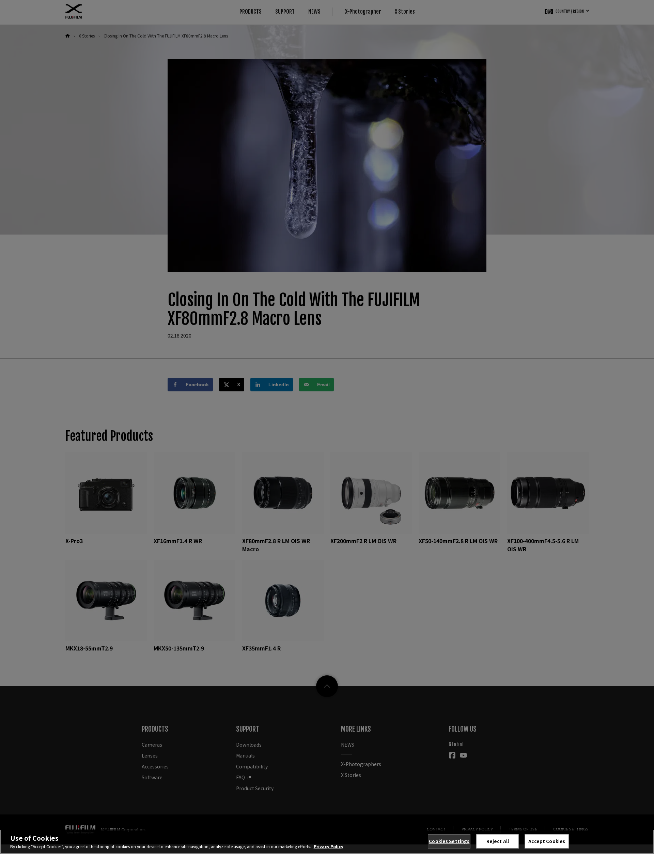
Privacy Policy (328, 846)
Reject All (497, 841)
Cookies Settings (449, 841)
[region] (327, 841)
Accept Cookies (546, 841)
